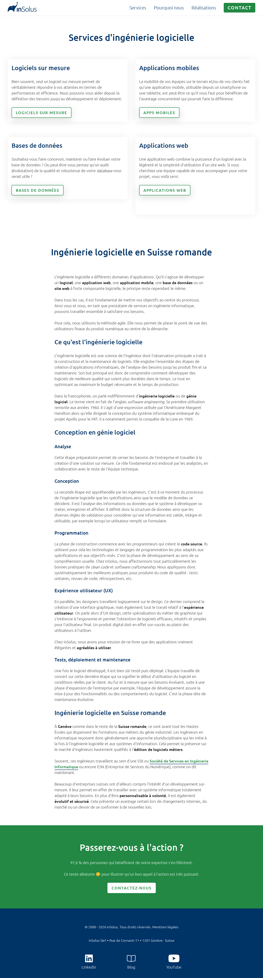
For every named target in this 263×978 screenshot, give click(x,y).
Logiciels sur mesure (41, 112)
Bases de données (37, 190)
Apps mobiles (159, 112)
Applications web (164, 190)
